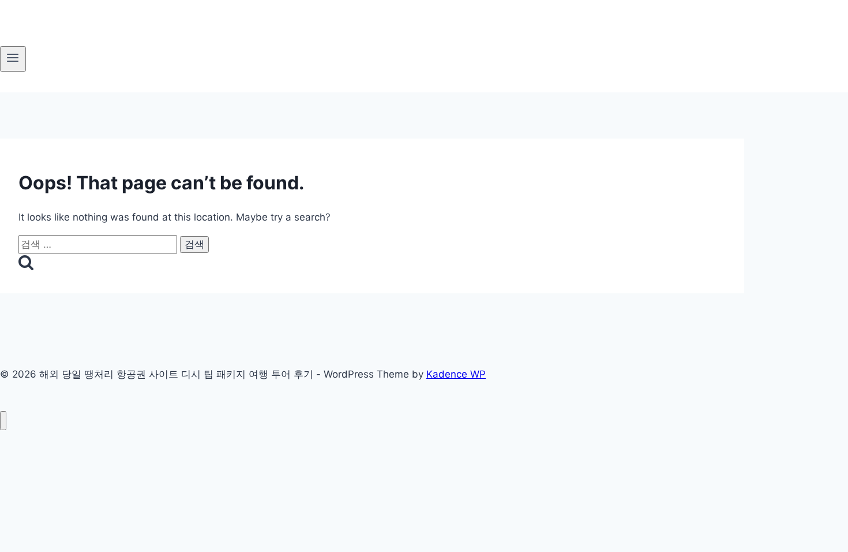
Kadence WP (456, 374)
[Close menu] (3, 420)
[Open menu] (13, 59)
